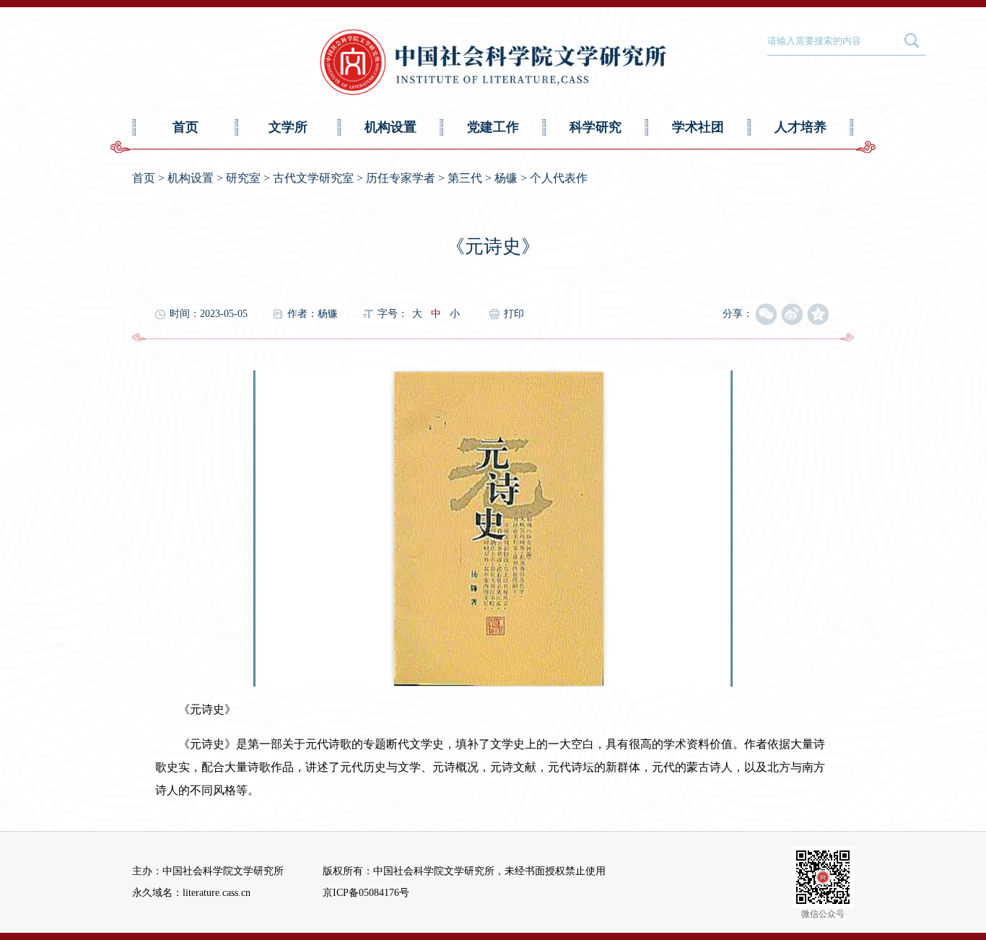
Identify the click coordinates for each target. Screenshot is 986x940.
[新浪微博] (792, 315)
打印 (514, 313)
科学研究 (595, 127)
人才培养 (800, 127)
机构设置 (390, 127)
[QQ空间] (818, 315)
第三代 (465, 178)
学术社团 (698, 127)
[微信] (766, 315)
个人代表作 (559, 178)
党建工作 (493, 127)
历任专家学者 (400, 178)
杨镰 (506, 178)
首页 (185, 127)
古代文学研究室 (313, 178)
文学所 (288, 127)
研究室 (243, 178)
